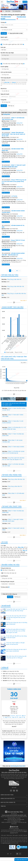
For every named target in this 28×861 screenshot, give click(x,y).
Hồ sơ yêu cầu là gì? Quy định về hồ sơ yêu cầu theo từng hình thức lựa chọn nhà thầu (16, 617)
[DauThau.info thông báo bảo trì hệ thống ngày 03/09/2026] (3, 624)
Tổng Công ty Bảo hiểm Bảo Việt (15, 286)
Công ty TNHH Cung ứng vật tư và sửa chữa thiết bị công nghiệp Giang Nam (14, 181)
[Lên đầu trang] (20, 853)
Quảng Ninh (6, 114)
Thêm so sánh (6, 129)
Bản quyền (15, 835)
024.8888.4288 (20, 819)
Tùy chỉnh (23, 362)
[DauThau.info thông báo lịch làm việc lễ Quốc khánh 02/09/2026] (3, 651)
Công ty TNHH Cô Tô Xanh (18, 240)
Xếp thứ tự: (4, 88)
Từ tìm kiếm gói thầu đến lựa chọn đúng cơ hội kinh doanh (16, 636)
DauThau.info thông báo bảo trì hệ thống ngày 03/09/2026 (16, 623)
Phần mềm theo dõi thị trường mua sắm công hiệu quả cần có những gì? (16, 656)
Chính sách (3, 835)
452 (17, 270)
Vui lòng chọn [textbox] (4, 39)
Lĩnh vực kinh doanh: (6, 72)
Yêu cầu (25, 835)
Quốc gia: (3, 47)
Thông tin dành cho (6, 568)
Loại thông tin (4, 576)
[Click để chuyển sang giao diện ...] (11, 854)
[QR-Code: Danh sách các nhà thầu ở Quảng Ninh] (8, 854)
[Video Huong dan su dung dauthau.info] (14, 398)
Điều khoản (9, 835)
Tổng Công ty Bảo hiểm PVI (14, 279)
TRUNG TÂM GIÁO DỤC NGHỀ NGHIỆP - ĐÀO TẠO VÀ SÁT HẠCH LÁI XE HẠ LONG (13, 134)
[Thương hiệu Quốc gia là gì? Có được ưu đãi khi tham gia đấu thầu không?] (3, 611)
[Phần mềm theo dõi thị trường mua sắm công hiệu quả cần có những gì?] (3, 658)
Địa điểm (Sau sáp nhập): (7, 52)
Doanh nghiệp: (4, 66)
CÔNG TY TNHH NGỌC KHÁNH (16, 446)
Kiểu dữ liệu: (4, 27)
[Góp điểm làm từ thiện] (14, 751)
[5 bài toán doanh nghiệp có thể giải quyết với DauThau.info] (3, 644)
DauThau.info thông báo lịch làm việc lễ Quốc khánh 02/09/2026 (16, 650)
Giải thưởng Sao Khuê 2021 (18, 766)
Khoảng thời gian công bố (7, 581)
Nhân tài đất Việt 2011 (18, 830)
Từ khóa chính (4, 587)
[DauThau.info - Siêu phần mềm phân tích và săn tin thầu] (12, 2)
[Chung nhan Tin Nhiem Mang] (14, 783)
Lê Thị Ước (14, 196)
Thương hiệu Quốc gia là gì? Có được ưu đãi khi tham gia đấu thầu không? (16, 609)
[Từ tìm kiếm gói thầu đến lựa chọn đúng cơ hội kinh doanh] (3, 637)
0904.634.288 (11, 819)
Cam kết (20, 835)
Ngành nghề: (4, 37)
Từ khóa (3, 22)
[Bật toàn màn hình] (17, 853)
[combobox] (14, 39)
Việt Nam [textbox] (3, 49)
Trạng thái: (3, 99)
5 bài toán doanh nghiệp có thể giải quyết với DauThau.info (15, 643)
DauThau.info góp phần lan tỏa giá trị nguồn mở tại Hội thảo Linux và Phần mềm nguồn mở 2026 (15, 631)
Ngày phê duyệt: (5, 94)
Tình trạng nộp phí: (6, 77)
